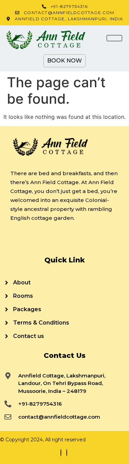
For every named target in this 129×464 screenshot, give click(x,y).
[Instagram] (66, 452)
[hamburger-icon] (114, 38)
